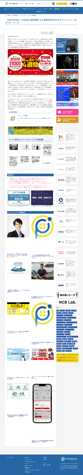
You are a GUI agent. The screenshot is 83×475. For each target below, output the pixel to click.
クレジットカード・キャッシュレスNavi (70, 8)
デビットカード (68, 324)
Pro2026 (71, 313)
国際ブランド (68, 341)
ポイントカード (60, 329)
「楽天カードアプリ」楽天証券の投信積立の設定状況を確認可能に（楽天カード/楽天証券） (42, 441)
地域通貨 (74, 341)
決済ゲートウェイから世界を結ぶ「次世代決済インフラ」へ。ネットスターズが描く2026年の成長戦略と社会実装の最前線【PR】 (36, 159)
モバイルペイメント (61, 336)
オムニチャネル (68, 315)
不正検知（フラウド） (72, 336)
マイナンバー (60, 331)
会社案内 (45, 457)
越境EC (58, 350)
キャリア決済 (60, 320)
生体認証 (75, 348)
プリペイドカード (72, 327)
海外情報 (71, 346)
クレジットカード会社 (71, 322)
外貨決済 (59, 343)
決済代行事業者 (71, 343)
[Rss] (71, 4)
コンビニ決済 (60, 324)
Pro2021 (62, 310)
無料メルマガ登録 (67, 113)
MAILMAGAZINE (68, 111)
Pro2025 (65, 313)
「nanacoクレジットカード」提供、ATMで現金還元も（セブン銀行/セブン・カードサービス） (18, 332)
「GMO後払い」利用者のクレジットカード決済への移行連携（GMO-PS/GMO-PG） (18, 291)
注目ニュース (7, 8)
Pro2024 (59, 313)
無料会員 (59, 348)
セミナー (22, 3)
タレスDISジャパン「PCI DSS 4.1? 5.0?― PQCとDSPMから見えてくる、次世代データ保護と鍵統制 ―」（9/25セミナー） (17, 255)
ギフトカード (68, 320)
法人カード (65, 346)
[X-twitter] (73, 4)
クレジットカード (61, 322)
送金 (63, 350)
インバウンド (60, 315)
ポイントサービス (70, 329)
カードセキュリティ (61, 317)
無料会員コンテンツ (67, 348)
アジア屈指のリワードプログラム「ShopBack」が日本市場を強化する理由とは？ (42, 297)
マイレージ (67, 331)
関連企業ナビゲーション (41, 11)
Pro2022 (68, 310)
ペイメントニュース (16, 8)
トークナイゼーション (62, 327)
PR (57, 310)
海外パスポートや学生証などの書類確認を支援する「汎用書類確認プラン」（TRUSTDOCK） (17, 415)
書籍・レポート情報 (29, 3)
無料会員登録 (66, 120)
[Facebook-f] (76, 4)
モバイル (68, 334)
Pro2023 (74, 310)
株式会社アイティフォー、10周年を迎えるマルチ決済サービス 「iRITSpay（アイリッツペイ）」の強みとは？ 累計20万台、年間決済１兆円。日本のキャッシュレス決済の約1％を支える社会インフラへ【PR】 (13, 161)
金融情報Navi (57, 8)
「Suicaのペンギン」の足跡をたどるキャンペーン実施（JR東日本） (18, 378)
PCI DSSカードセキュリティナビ (28, 8)
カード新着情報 (14, 15)
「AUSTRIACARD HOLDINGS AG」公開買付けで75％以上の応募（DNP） (42, 343)
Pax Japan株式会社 (46, 163)
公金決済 (70, 339)
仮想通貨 (59, 339)
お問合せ (45, 459)
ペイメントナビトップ (10, 457)
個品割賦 (65, 339)
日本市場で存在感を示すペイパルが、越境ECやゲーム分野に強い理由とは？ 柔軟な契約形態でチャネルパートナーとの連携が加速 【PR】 (24, 159)
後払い (64, 343)
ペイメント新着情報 (31, 15)
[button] (44, 33)
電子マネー (68, 350)
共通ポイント (60, 341)
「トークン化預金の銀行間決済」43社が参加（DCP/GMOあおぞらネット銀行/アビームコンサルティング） (42, 256)
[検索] (53, 3)
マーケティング (60, 334)
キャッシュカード (71, 317)
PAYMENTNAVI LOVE (69, 119)
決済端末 (59, 346)
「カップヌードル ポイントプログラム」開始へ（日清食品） (42, 377)
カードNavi (7, 15)
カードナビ (39, 8)
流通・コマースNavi (48, 8)
